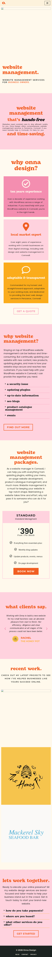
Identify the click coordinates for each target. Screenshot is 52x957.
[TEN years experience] (26, 183)
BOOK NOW (26, 571)
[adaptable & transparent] (26, 270)
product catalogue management (18, 408)
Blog (17, 954)
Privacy (33, 954)
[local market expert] (26, 226)
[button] (27, 384)
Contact (25, 954)
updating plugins (18, 390)
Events (11, 415)
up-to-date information (23, 396)
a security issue (17, 384)
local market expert (26, 234)
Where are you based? (20, 916)
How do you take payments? (25, 911)
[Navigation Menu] (47, 3)
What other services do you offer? (23, 923)
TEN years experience (26, 191)
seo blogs (13, 401)
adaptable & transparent (26, 277)
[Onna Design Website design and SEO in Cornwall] (4, 3)
